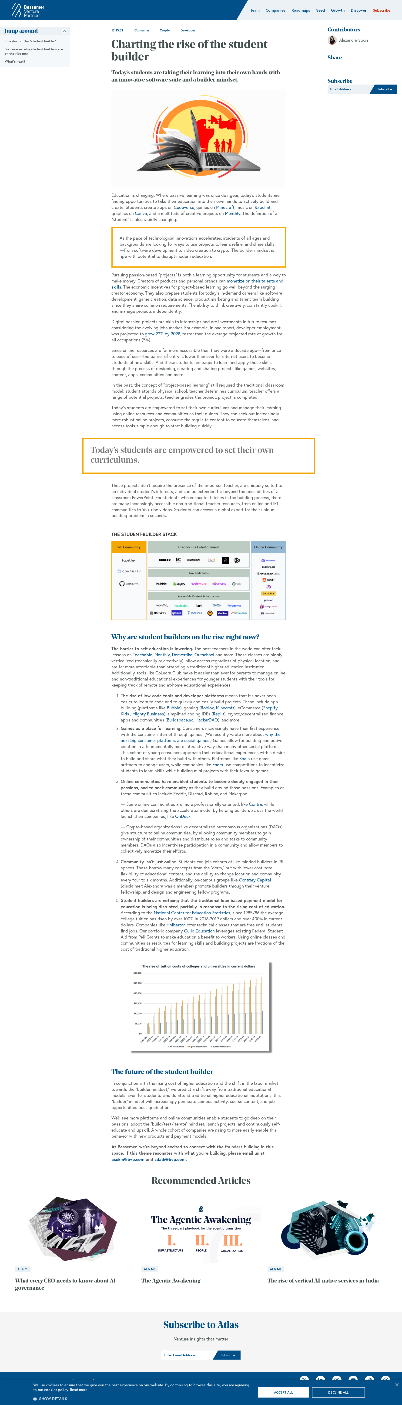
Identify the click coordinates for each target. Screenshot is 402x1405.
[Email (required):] (348, 89)
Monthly (232, 213)
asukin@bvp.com (127, 1159)
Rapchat (263, 207)
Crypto (165, 30)
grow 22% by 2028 (162, 334)
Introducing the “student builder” (31, 41)
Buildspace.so (180, 720)
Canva (141, 213)
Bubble (173, 708)
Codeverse (184, 207)
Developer (188, 30)
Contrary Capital (255, 880)
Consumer (141, 30)
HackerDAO (206, 720)
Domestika (182, 654)
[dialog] (201, 1392)
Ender (217, 764)
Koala (244, 758)
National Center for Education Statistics (192, 912)
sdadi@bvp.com (170, 1159)
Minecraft (225, 207)
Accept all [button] (283, 1392)
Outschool (204, 654)
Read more (78, 1389)
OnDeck (183, 816)
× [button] (397, 1385)
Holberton (176, 925)
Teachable (142, 654)
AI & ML (23, 1269)
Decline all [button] (338, 1392)
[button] (141, 1399)
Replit (218, 714)
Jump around (21, 31)
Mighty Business (148, 714)
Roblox (207, 708)
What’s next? (15, 61)
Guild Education (199, 931)
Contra (255, 804)
